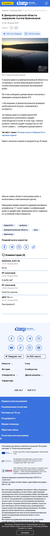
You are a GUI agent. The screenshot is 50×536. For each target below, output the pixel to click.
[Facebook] (4, 247)
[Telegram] (11, 247)
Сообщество (31, 369)
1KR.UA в (14, 34)
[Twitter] (26, 247)
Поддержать (7, 3)
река (36, 230)
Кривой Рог (8, 225)
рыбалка (23, 225)
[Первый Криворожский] (27, 3)
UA (11, 28)
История (6, 369)
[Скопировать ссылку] (33, 247)
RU (16, 28)
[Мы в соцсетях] (11, 339)
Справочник (7, 381)
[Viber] (18, 247)
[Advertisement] (25, 169)
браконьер (8, 234)
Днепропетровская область (16, 230)
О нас (27, 363)
